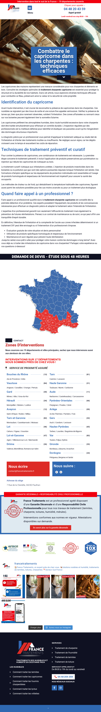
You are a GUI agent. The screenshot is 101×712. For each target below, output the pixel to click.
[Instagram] (61, 472)
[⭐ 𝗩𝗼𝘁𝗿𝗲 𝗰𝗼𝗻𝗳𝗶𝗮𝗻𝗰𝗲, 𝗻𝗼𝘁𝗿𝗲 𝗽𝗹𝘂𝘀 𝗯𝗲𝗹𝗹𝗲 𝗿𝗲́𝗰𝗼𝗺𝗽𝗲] (13, 611)
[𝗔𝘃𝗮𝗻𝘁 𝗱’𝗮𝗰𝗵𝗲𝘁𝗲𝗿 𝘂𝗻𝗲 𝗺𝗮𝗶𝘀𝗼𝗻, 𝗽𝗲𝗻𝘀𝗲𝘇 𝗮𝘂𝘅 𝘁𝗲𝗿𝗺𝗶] (38, 586)
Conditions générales (60, 708)
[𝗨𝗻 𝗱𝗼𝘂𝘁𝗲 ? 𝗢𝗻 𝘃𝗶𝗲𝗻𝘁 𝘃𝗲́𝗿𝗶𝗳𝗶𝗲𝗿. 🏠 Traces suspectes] (13, 586)
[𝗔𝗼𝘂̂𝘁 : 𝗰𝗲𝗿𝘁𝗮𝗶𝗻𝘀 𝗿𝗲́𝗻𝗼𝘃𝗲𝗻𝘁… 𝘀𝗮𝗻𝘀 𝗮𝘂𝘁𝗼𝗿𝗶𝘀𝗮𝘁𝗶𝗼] (88, 586)
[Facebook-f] (56, 472)
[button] (30, 8)
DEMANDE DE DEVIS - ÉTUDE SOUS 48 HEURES (50, 256)
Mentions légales (38, 708)
